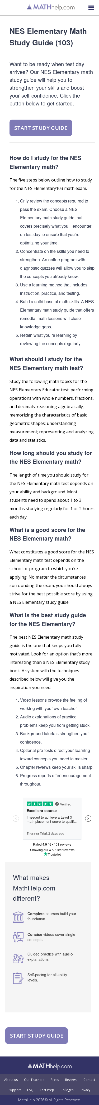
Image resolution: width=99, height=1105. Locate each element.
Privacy (85, 1090)
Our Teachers (34, 1080)
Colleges (66, 1090)
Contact (89, 1080)
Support (15, 1090)
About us (11, 1080)
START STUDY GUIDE (40, 127)
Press (55, 1080)
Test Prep (47, 1090)
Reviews (71, 1080)
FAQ (30, 1090)
